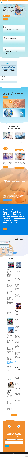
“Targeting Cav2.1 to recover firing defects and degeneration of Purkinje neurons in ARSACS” (10, 391)
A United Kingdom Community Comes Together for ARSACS (9, 270)
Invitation (16, 361)
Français (21, 113)
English (21, 112)
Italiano (21, 114)
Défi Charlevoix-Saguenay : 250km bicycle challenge (9, 335)
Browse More (14, 415)
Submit (7, 445)
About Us (5, 228)
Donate (15, 252)
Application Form (5, 79)
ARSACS (9, 272)
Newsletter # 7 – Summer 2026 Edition (17, 269)
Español (21, 116)
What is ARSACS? (6, 15)
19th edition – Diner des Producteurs (17, 311)
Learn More (5, 97)
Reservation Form (17, 362)
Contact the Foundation (19, 150)
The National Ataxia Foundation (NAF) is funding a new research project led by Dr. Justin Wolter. (17, 368)
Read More (7, 53)
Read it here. (16, 300)
